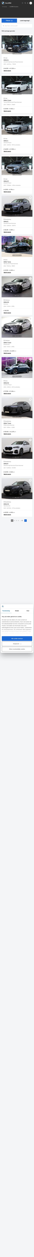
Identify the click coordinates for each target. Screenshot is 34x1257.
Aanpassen (16, 643)
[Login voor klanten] (28, 3)
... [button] (20, 520)
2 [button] (14, 520)
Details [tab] (17, 610)
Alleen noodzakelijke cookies (17, 649)
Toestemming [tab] (6, 610)
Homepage (4, 6)
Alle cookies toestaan (17, 638)
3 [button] (16, 520)
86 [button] (22, 520)
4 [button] (18, 520)
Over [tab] (28, 610)
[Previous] (13, 53)
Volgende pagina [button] (25, 520)
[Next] (21, 53)
